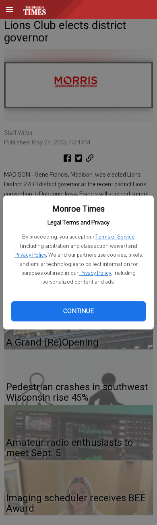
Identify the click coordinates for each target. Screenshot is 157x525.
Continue (78, 311)
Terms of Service (115, 237)
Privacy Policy (30, 255)
